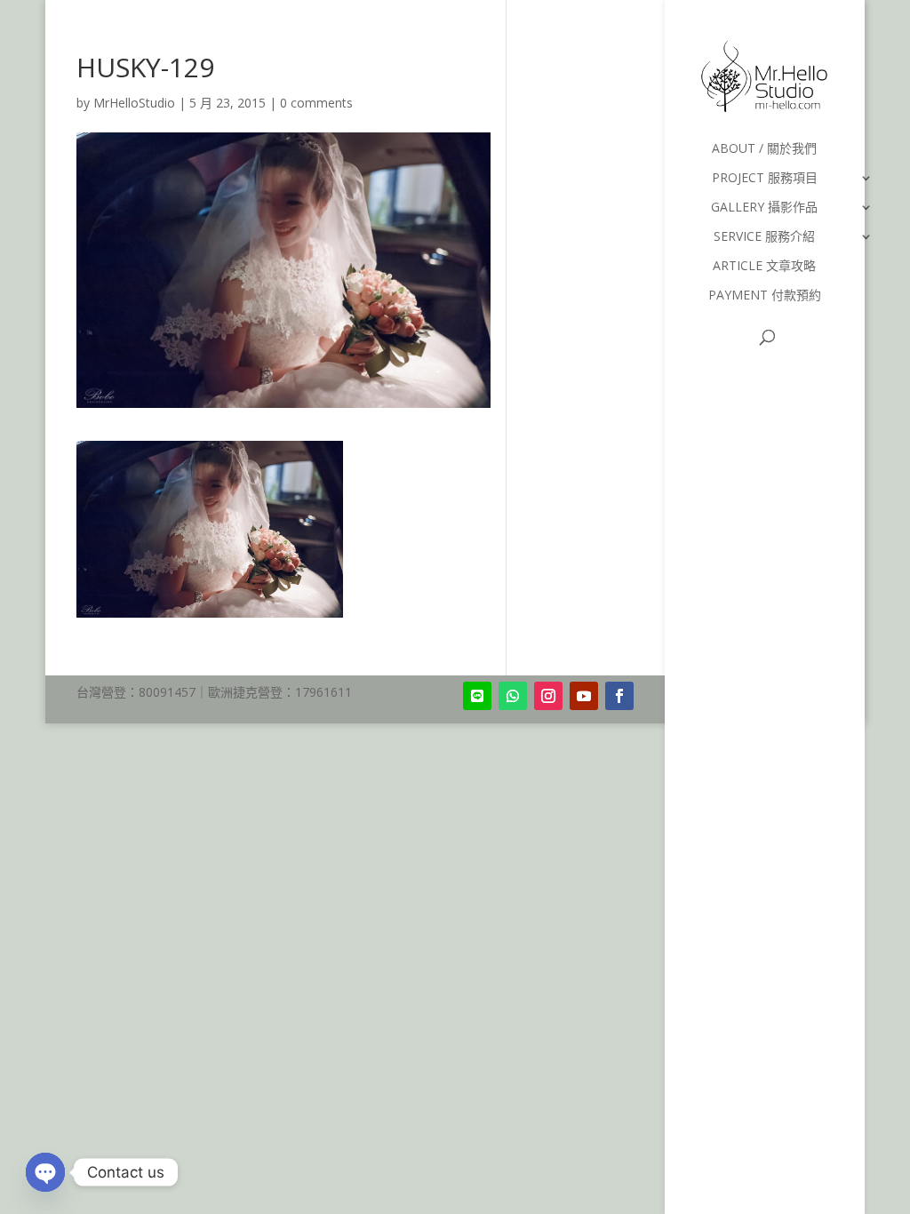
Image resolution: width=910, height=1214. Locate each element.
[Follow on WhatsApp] (513, 696)
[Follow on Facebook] (619, 696)
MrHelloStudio (134, 102)
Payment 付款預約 (764, 296)
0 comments (316, 102)
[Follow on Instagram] (548, 696)
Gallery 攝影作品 (764, 208)
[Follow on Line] (477, 696)
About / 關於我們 (764, 149)
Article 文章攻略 (764, 267)
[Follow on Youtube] (584, 696)
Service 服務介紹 (764, 237)
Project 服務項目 (765, 179)
